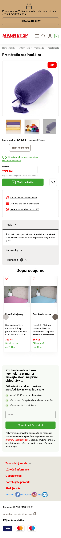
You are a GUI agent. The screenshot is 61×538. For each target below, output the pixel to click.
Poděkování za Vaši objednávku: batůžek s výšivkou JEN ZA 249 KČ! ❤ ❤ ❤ (29, 13)
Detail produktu (26, 348)
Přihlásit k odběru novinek (30, 425)
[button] (6, 317)
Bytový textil (24, 48)
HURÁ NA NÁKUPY (30, 21)
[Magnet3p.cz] (15, 36)
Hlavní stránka (9, 48)
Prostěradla (39, 48)
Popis (9, 224)
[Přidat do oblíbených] (53, 182)
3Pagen (41, 140)
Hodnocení (14, 259)
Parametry (12, 250)
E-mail (11, 414)
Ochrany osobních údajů (17, 440)
